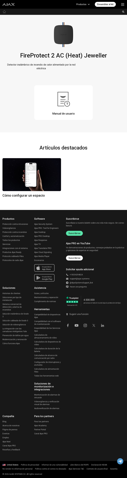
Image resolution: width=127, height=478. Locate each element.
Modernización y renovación (14, 339)
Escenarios (39, 260)
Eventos (5, 434)
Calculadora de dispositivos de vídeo (47, 343)
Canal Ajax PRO (9, 446)
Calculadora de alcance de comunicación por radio (45, 356)
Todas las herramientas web (46, 376)
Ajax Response (40, 240)
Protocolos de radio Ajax (12, 260)
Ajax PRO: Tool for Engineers (46, 228)
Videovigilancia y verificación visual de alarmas (46, 403)
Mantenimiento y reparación (46, 297)
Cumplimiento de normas (45, 301)
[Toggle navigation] (122, 4)
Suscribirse (74, 233)
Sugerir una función (79, 314)
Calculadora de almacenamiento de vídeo (45, 336)
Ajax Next (6, 442)
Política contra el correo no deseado (50, 469)
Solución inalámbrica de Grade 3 (15, 315)
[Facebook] (68, 325)
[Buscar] (123, 12)
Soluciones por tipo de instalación (11, 298)
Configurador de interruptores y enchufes (47, 363)
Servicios (6, 244)
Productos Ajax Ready (11, 252)
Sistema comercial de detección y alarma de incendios (12, 307)
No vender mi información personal (17, 469)
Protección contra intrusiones (15, 224)
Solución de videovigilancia (14, 325)
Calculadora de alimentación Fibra (46, 370)
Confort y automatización (13, 236)
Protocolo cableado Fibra (13, 256)
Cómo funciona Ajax (11, 343)
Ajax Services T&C (76, 469)
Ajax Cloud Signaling (43, 252)
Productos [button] (81, 4)
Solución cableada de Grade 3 (15, 321)
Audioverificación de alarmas (46, 408)
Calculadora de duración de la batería (47, 350)
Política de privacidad (30, 465)
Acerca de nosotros (11, 426)
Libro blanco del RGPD (79, 465)
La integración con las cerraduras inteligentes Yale (14, 330)
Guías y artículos (41, 293)
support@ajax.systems (80, 279)
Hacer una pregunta (78, 287)
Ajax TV (37, 244)
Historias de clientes (11, 293)
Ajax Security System (43, 224)
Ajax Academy (40, 426)
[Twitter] (94, 325)
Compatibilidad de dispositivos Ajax (47, 316)
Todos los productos (11, 240)
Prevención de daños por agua (15, 335)
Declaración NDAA (99, 465)
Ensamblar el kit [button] (105, 4)
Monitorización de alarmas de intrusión (47, 396)
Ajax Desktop (39, 232)
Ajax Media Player (41, 256)
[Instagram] (85, 325)
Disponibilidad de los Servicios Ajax (47, 329)
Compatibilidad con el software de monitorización (47, 322)
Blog (4, 421)
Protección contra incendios (14, 232)
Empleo (5, 438)
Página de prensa (9, 430)
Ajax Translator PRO (42, 248)
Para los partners (41, 421)
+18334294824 (76, 275)
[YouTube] (76, 325)
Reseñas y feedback (11, 450)
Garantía (113, 469)
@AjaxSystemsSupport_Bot (81, 283)
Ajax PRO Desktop (42, 236)
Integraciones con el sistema (15, 248)
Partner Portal (40, 430)
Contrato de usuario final (97, 469)
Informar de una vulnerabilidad (55, 465)
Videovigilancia (9, 228)
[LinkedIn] (102, 325)
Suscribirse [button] (74, 258)
